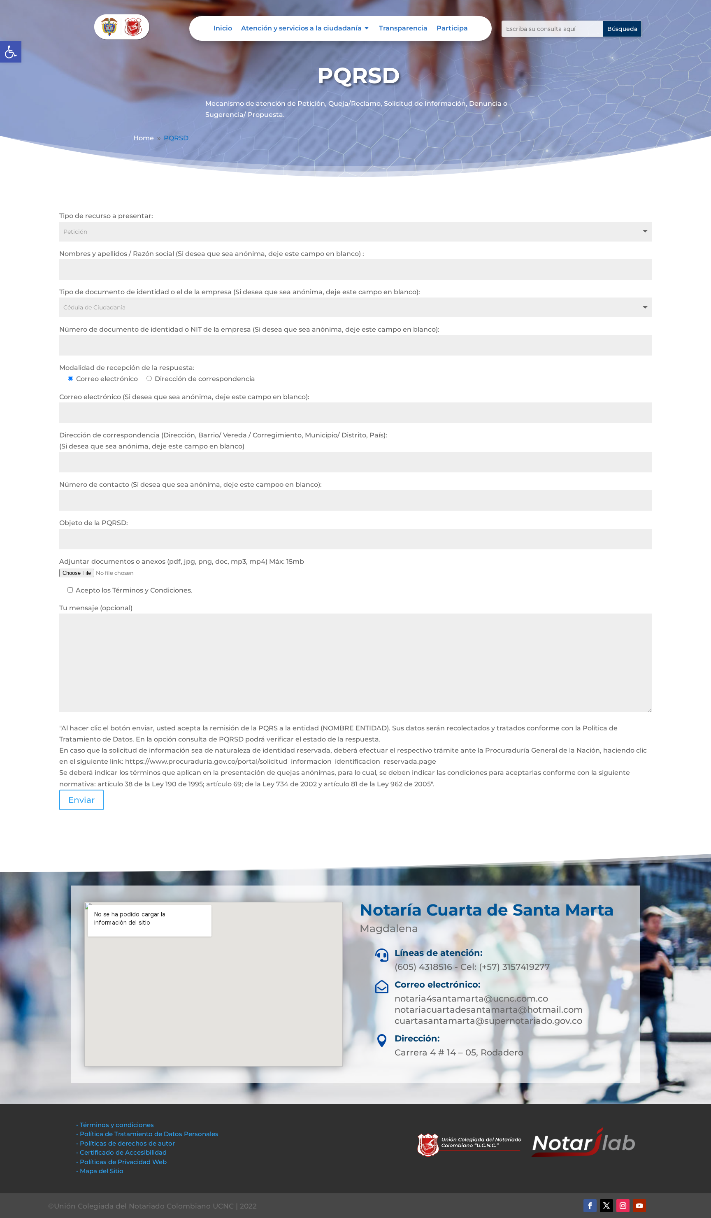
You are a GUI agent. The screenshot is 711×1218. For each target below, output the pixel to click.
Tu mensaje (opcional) (95, 608)
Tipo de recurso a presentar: (106, 216)
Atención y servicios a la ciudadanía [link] (301, 29)
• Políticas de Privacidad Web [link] (121, 1162)
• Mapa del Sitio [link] (100, 1171)
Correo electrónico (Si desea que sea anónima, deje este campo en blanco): (184, 397)
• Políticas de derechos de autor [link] (125, 1143)
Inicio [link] (223, 29)
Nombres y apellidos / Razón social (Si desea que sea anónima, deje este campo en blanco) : (211, 254)
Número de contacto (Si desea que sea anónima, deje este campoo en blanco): (190, 484)
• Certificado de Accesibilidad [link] (121, 1152)
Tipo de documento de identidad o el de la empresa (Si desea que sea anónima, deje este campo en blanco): (239, 292)
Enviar (81, 800)
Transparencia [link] (403, 29)
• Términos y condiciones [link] (115, 1125)
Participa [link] (452, 29)
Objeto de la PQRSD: (93, 523)
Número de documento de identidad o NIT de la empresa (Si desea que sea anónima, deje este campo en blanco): (249, 329)
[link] (10, 52)
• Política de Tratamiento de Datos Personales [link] (147, 1134)
